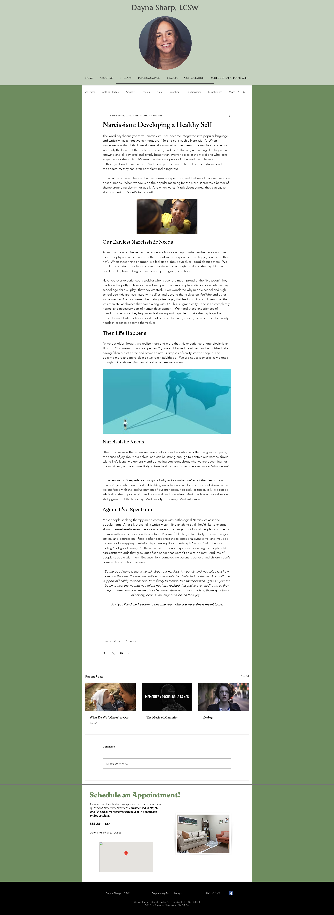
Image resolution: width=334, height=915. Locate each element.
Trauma (145, 91)
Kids (159, 91)
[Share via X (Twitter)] (112, 653)
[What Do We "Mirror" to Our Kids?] (110, 697)
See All (245, 676)
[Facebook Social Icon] (231, 893)
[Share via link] (130, 653)
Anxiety (130, 91)
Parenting (174, 91)
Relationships (193, 91)
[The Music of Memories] (167, 697)
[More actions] (229, 115)
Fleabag (207, 718)
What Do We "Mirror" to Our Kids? (109, 720)
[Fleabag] (223, 697)
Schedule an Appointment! (134, 795)
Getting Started (110, 91)
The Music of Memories (162, 718)
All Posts (90, 91)
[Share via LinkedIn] (121, 653)
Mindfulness (215, 91)
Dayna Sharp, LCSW (165, 7)
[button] (244, 91)
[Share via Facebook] (104, 653)
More (232, 91)
